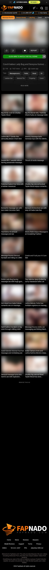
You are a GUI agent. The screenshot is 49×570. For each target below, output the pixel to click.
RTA (25, 548)
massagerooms (15, 73)
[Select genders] (34, 8)
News (17, 540)
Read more (24, 85)
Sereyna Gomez (21, 17)
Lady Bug (32, 17)
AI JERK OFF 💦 (27, 13)
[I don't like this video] (13, 51)
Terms (30, 544)
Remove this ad (24, 382)
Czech (40, 17)
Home (9, 540)
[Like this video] (25, 51)
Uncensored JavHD (9, 13)
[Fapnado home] (24, 535)
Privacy (38, 544)
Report (34, 50)
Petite (26, 73)
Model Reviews (9, 544)
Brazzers (36, 540)
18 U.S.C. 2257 (15, 548)
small (34, 73)
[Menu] (46, 8)
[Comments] (42, 51)
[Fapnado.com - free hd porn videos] (12, 8)
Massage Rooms (8, 17)
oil (41, 73)
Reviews (26, 540)
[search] (42, 8)
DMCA (4, 548)
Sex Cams (42, 13)
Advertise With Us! (37, 548)
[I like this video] (6, 51)
